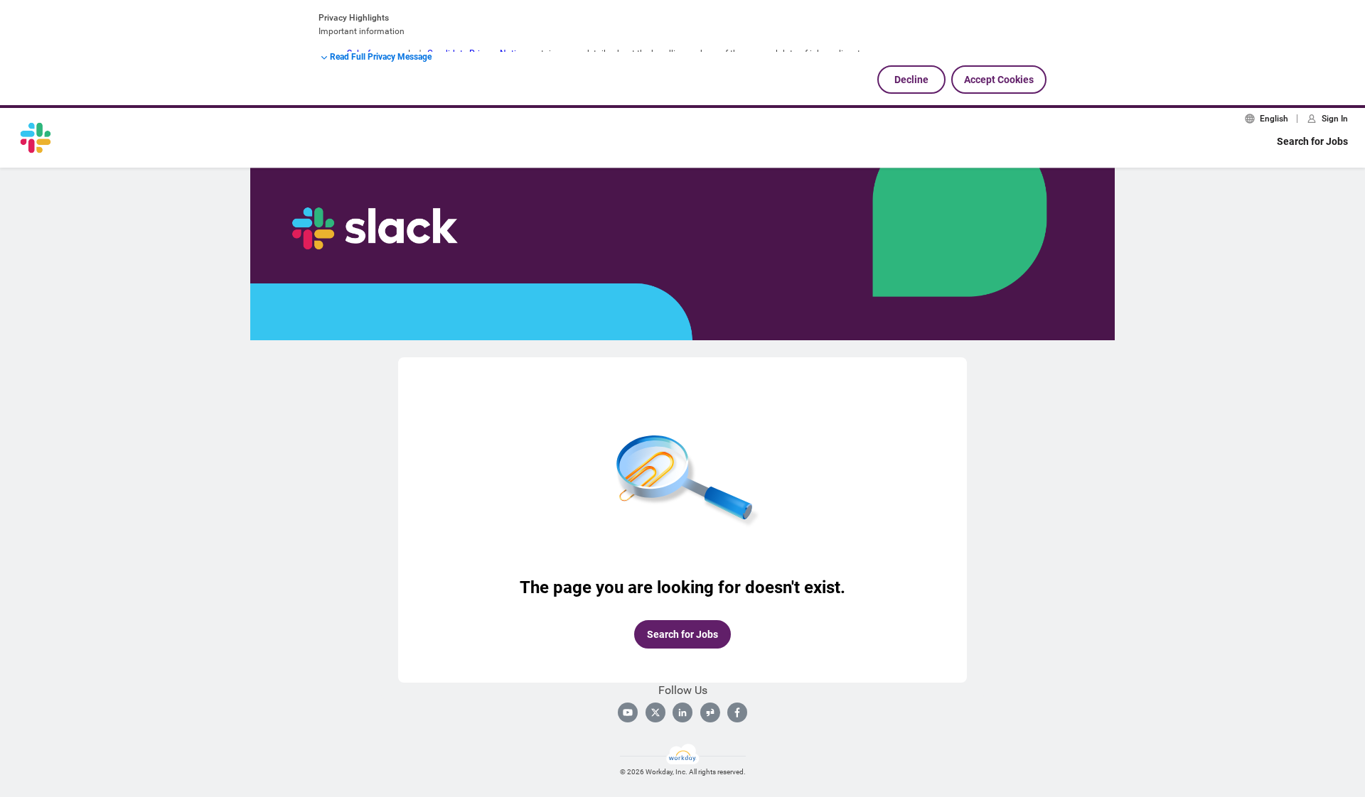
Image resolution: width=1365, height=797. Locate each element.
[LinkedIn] (682, 712)
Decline (911, 79)
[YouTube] (628, 712)
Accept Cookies (999, 79)
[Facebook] (737, 712)
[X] (655, 712)
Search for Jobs (1312, 141)
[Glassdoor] (710, 712)
